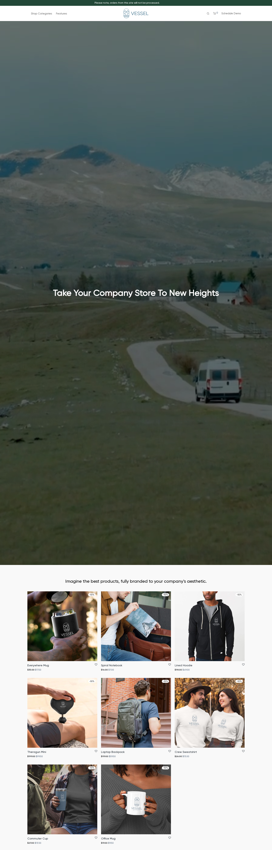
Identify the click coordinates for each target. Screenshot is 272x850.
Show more (46, 669)
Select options (181, 756)
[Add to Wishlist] (96, 664)
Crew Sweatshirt (186, 752)
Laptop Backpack (113, 752)
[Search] (208, 14)
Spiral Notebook (111, 665)
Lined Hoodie (183, 665)
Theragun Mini (36, 752)
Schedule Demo (231, 13)
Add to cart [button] (32, 669)
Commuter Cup (37, 838)
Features (61, 13)
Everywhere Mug (38, 665)
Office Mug (108, 838)
